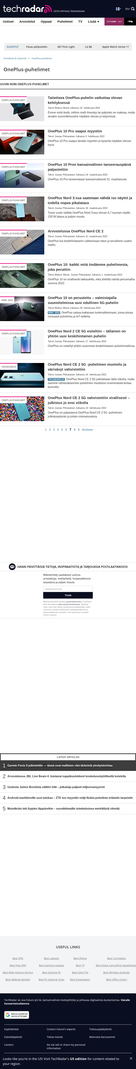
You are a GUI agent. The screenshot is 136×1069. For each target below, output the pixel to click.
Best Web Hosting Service (18, 972)
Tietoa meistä (55, 1037)
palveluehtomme (73, 601)
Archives (87, 429)
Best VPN (18, 958)
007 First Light (66, 46)
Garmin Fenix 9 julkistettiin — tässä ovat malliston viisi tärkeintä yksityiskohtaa (59, 765)
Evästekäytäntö (13, 1037)
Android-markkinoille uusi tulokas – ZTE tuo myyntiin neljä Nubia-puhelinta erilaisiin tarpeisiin (70, 797)
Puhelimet (65, 21)
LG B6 (88, 46)
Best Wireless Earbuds (116, 972)
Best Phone (80, 958)
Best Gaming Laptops (51, 965)
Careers (8, 1044)
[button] (130, 9)
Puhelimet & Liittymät (15, 58)
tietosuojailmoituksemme (69, 604)
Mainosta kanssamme (102, 1037)
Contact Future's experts (61, 1029)
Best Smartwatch (80, 979)
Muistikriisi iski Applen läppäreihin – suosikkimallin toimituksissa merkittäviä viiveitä (63, 808)
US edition (78, 1059)
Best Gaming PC (51, 972)
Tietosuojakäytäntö (100, 1029)
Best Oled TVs (80, 972)
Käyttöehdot (11, 1029)
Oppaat (46, 21)
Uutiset (8, 21)
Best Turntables (116, 958)
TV (80, 21)
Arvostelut (27, 21)
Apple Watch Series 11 (115, 46)
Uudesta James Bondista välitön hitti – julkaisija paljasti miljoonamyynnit (56, 787)
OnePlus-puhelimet (42, 58)
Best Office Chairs (116, 979)
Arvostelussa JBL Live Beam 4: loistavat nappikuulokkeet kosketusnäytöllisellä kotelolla (66, 776)
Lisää (92, 21)
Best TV (80, 965)
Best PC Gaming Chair (51, 979)
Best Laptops (51, 958)
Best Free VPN (18, 965)
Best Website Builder (17, 979)
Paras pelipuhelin (36, 46)
